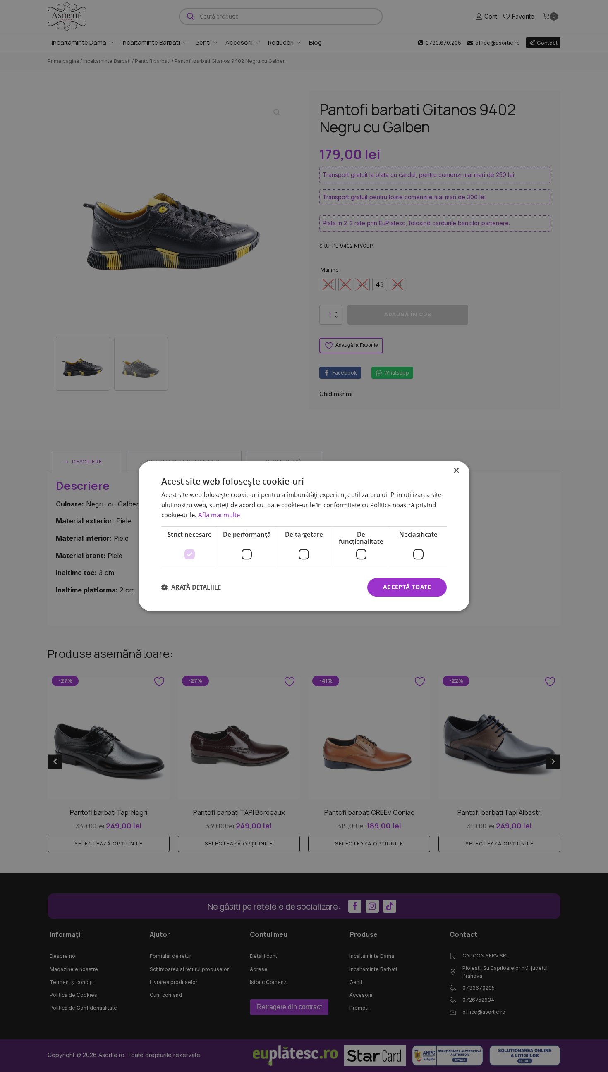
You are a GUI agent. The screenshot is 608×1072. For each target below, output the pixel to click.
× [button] (456, 471)
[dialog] (304, 536)
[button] (191, 587)
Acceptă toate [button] (407, 587)
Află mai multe (219, 515)
